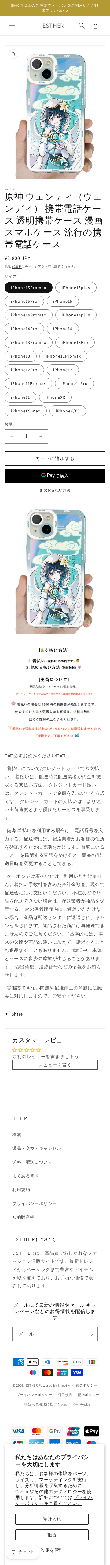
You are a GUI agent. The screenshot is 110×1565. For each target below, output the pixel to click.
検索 (16, 1134)
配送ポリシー (88, 1395)
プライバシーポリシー (34, 1203)
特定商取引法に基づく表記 (45, 1404)
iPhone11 (20, 397)
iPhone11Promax (28, 383)
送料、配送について (32, 1162)
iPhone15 (62, 301)
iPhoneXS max (25, 411)
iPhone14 (62, 328)
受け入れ (52, 1519)
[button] (12, 25)
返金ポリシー (86, 1385)
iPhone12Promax (63, 356)
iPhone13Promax (28, 342)
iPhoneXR (55, 397)
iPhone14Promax (28, 315)
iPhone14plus (76, 315)
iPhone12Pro (24, 370)
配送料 (17, 266)
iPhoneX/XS (68, 411)
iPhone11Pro (74, 383)
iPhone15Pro (24, 301)
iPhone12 (62, 370)
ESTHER (31, 1385)
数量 (9, 424)
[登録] (90, 1334)
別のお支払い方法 (55, 490)
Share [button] (17, 1014)
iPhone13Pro (75, 342)
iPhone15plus (76, 287)
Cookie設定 (82, 1404)
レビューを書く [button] (55, 1065)
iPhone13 (20, 356)
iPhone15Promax (28, 287)
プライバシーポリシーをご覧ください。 (54, 1500)
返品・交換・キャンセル (36, 1148)
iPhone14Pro (24, 328)
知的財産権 (23, 1217)
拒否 (52, 1535)
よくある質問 (25, 1175)
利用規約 (21, 1189)
